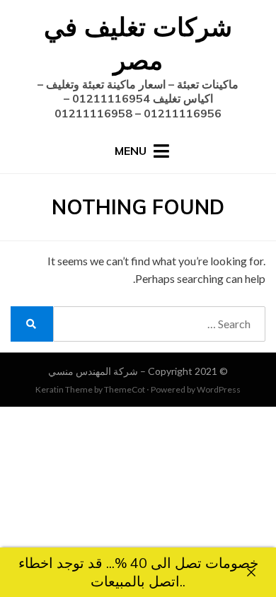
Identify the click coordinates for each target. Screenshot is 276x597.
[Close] (251, 572)
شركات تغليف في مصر (138, 43)
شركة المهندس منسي (93, 371)
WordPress (219, 389)
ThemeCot (124, 389)
